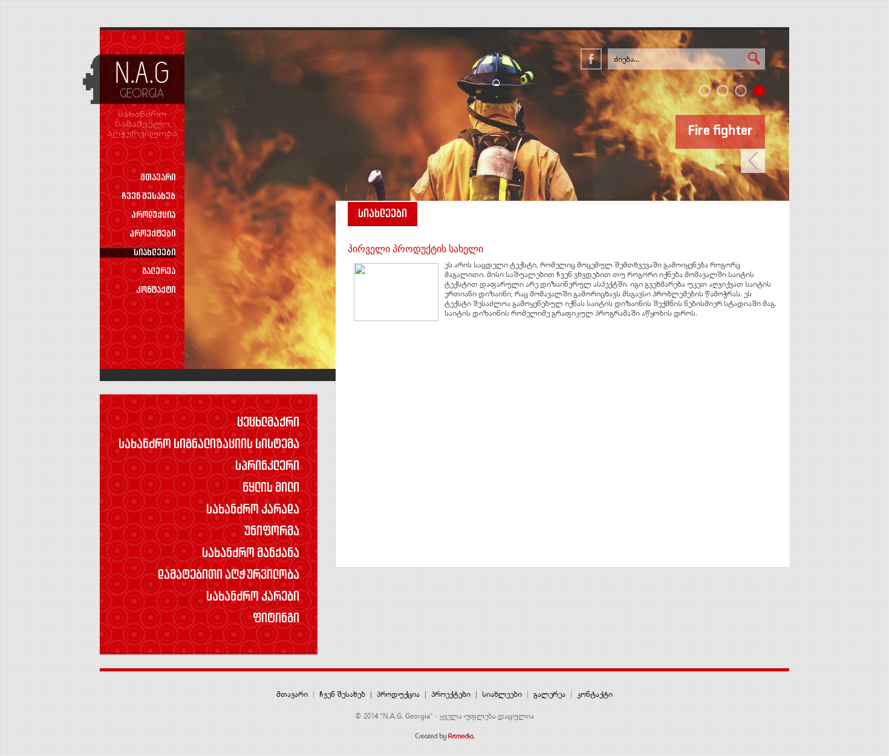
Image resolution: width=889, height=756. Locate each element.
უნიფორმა (271, 532)
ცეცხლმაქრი (268, 423)
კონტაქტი (155, 290)
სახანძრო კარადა (252, 510)
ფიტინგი (276, 619)
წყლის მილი (271, 489)
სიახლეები (154, 253)
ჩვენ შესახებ (148, 196)
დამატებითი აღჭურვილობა (228, 576)
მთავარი (157, 178)
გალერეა (158, 271)
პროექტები (152, 234)
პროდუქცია (153, 215)
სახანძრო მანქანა (250, 554)
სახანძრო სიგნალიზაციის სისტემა (209, 445)
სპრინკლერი (267, 467)
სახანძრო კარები (252, 597)
